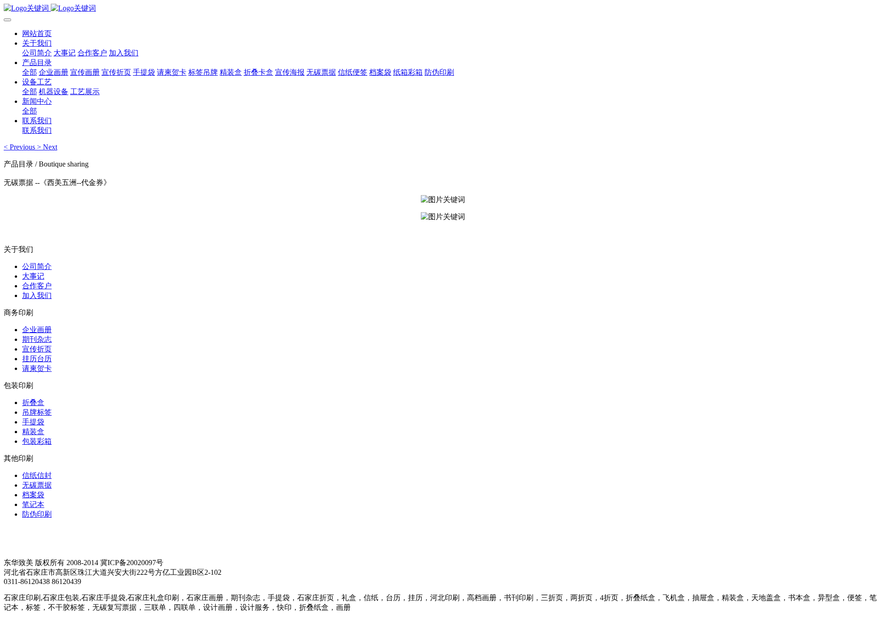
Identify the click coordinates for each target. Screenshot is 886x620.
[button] (20, 147)
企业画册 (37, 330)
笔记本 (33, 504)
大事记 (33, 276)
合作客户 (37, 286)
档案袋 (33, 495)
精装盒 (33, 431)
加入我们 (37, 295)
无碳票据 (37, 485)
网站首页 (37, 33)
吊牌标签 (37, 412)
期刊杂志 (37, 339)
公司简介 (37, 266)
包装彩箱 (37, 441)
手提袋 (33, 422)
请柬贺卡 (37, 368)
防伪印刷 (37, 514)
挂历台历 (37, 359)
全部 (29, 72)
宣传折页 (37, 349)
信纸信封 (37, 475)
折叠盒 (33, 402)
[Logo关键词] (443, 8)
